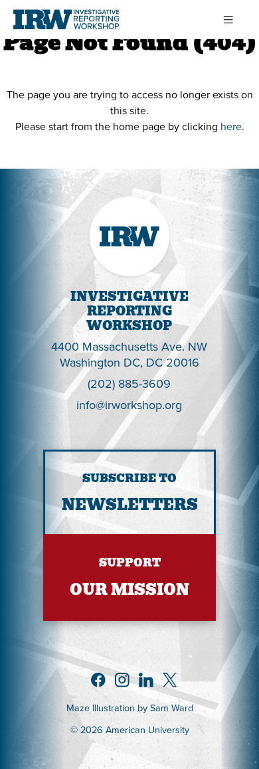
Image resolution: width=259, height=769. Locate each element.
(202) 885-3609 (129, 383)
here (231, 126)
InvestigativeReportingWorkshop (129, 311)
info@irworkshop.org (129, 404)
